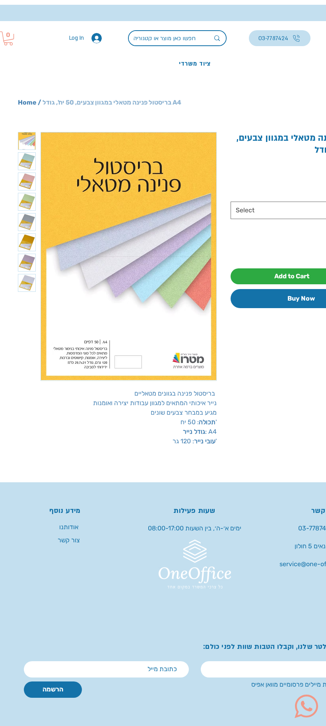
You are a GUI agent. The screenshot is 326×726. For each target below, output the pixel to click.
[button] (8, 38)
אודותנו (68, 527)
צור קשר (69, 540)
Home (27, 102)
